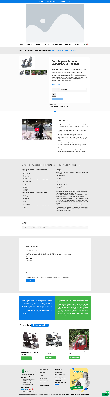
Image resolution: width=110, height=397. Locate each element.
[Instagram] (44, 389)
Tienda (28, 44)
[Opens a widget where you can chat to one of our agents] (105, 394)
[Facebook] (41, 389)
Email (27, 272)
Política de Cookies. (85, 394)
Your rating (28, 256)
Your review (29, 260)
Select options (26, 358)
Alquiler (47, 44)
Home (20, 50)
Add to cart (57, 99)
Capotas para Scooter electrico (42, 50)
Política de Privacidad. (74, 394)
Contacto (76, 44)
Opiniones (68, 44)
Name (27, 268)
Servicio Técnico (57, 44)
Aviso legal (66, 394)
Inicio (21, 44)
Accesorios (30, 50)
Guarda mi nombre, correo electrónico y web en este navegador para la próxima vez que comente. (48, 277)
